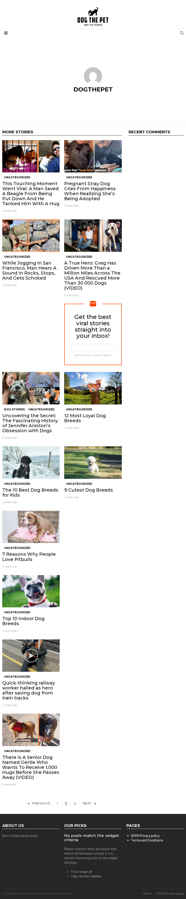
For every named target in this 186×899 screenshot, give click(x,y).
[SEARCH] (182, 33)
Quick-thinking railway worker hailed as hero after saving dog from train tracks (28, 690)
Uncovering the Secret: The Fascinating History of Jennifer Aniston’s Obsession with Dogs (30, 423)
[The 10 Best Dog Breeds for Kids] (31, 462)
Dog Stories (14, 409)
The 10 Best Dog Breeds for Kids (30, 492)
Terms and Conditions (147, 840)
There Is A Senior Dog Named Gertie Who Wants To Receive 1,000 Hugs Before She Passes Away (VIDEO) (30, 767)
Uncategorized (17, 177)
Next (87, 803)
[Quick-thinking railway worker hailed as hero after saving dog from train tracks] (31, 655)
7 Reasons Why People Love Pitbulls (29, 556)
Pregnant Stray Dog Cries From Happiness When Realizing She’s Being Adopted (90, 191)
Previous (41, 803)
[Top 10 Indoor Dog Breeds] (31, 591)
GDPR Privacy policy (145, 836)
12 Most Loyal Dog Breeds (85, 418)
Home (147, 893)
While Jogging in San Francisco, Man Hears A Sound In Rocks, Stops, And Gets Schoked (29, 270)
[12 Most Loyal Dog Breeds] (93, 388)
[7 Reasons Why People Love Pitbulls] (31, 527)
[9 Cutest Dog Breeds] (93, 462)
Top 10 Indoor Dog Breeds (23, 621)
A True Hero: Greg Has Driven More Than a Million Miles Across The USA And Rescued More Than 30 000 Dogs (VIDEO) (92, 275)
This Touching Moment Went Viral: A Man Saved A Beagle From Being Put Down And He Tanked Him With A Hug (30, 193)
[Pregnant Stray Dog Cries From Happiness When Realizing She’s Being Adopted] (93, 156)
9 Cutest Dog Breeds (88, 490)
